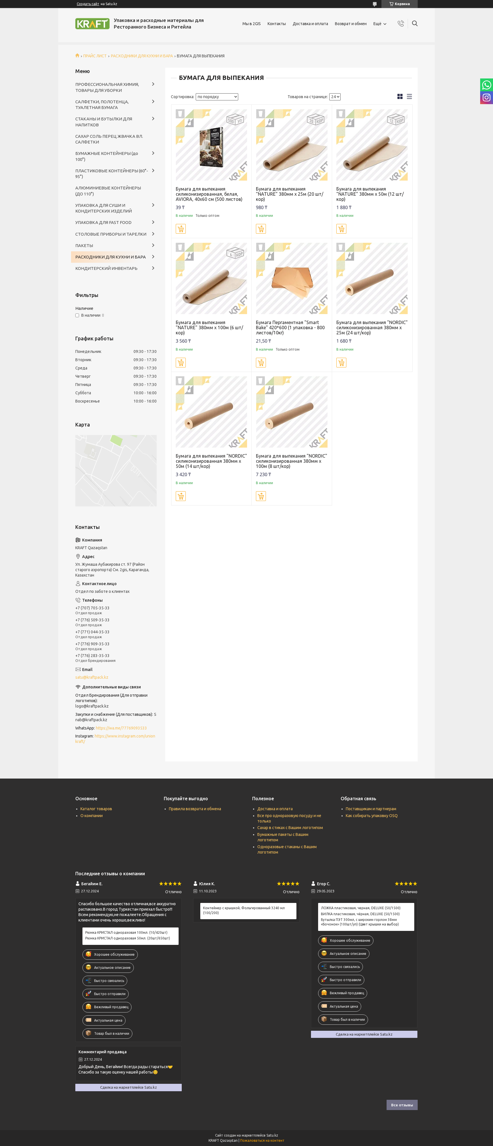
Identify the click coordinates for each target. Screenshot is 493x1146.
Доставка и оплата (310, 23)
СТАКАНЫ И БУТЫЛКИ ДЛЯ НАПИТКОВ (103, 121)
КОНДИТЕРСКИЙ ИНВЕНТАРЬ (106, 268)
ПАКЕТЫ (84, 245)
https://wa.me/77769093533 (121, 728)
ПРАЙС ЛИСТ (95, 56)
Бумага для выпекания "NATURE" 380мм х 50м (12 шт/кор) (370, 194)
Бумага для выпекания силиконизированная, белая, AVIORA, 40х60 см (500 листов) (209, 194)
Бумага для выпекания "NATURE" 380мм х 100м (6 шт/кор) (209, 327)
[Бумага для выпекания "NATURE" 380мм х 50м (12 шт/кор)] (372, 145)
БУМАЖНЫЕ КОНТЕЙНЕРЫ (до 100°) (106, 156)
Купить (181, 229)
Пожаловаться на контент (262, 1140)
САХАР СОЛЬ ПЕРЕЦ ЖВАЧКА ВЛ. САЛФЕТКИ (109, 139)
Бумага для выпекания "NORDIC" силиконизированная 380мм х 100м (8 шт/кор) (291, 461)
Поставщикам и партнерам (371, 809)
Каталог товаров (96, 809)
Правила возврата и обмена (195, 809)
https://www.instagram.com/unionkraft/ (115, 739)
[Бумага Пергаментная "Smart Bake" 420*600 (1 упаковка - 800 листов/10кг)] (292, 278)
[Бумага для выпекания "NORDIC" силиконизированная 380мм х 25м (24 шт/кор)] (372, 278)
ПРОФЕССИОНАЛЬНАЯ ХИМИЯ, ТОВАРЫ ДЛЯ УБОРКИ (107, 87)
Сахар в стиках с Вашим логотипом (290, 827)
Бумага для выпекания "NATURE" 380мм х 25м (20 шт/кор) (289, 194)
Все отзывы (402, 1105)
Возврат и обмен (351, 23)
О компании (91, 815)
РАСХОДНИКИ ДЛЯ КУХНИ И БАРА (142, 56)
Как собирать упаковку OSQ (372, 815)
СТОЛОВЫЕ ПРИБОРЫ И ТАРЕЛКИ (110, 234)
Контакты (277, 23)
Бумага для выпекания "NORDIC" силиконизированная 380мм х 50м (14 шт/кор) (211, 461)
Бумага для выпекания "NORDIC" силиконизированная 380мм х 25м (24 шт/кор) (372, 327)
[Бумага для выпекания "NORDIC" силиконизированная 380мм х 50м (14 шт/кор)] (211, 412)
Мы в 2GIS (252, 23)
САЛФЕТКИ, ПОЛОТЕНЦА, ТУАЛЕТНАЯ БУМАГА (102, 104)
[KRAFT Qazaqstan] (92, 23)
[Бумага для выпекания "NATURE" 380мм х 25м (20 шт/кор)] (292, 145)
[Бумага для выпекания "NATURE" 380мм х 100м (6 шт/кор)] (211, 278)
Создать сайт (88, 4)
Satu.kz (272, 1135)
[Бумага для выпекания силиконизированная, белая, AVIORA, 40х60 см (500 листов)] (211, 145)
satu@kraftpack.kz (91, 677)
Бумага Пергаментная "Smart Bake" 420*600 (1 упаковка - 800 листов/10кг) (290, 327)
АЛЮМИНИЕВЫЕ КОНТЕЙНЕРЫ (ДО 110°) (108, 190)
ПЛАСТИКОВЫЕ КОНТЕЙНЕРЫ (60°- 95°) (111, 173)
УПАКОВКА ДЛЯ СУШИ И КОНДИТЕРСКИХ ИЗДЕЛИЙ (103, 208)
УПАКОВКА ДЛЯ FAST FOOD (103, 222)
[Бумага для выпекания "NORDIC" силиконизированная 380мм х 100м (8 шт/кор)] (292, 412)
